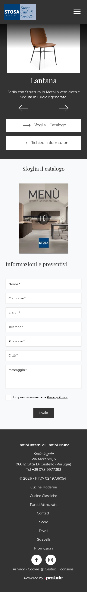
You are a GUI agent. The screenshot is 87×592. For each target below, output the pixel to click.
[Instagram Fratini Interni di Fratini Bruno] (50, 560)
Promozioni (43, 548)
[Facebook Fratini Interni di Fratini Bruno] (36, 560)
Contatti (43, 513)
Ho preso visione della (40, 397)
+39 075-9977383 (46, 469)
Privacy (19, 569)
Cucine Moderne (43, 487)
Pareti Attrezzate (43, 505)
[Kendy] (23, 108)
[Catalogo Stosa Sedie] (43, 218)
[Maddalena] (64, 108)
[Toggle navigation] (77, 11)
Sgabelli (43, 539)
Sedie (43, 522)
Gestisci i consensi (59, 569)
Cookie (33, 569)
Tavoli (43, 531)
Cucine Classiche (43, 496)
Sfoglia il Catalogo (49, 125)
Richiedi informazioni (49, 143)
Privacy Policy (57, 397)
